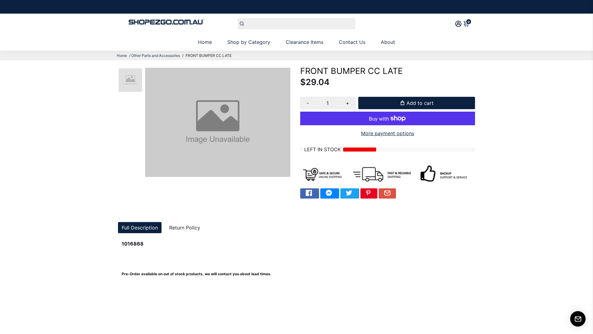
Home (205, 42)
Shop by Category (248, 42)
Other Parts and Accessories (155, 55)
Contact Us (352, 42)
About (388, 42)
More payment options (387, 133)
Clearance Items (304, 42)
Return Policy (184, 228)
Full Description (140, 228)
